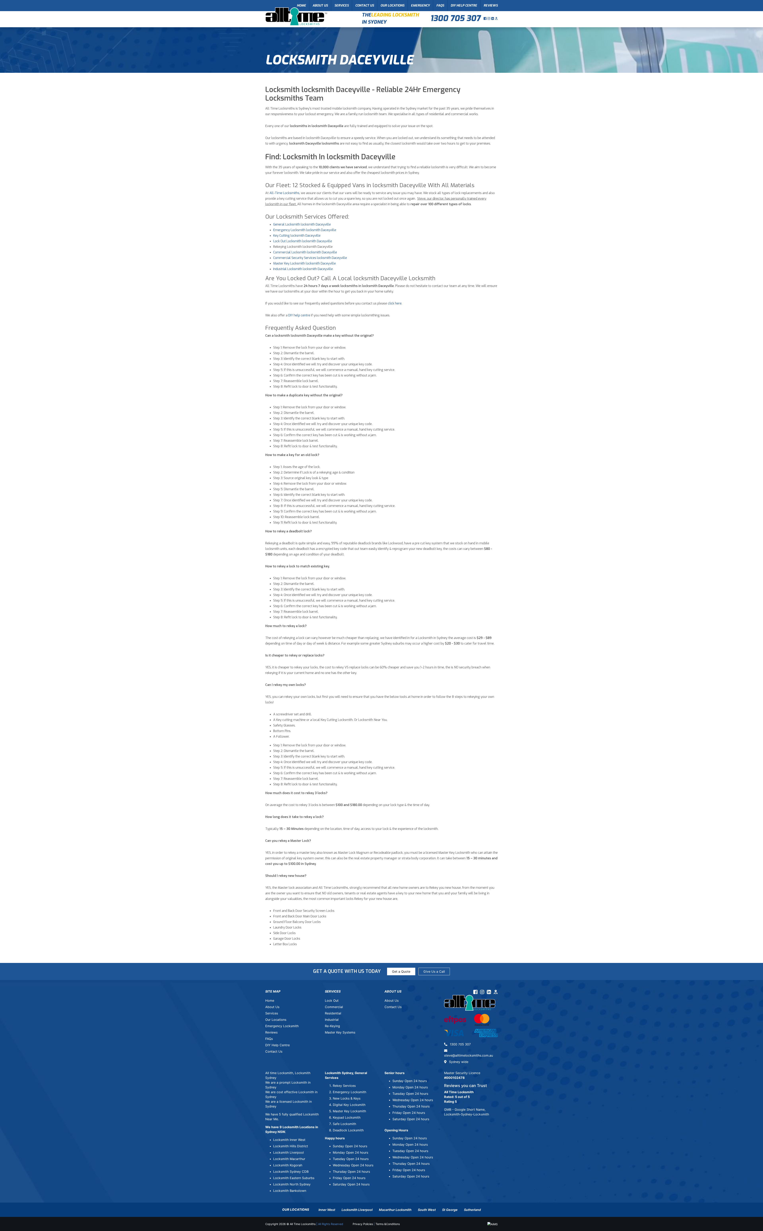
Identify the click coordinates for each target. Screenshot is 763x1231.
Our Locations (392, 5)
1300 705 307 (455, 18)
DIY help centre (299, 315)
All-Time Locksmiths (284, 193)
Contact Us (364, 5)
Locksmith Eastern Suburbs (293, 1178)
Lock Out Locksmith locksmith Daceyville (302, 241)
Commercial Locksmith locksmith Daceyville (305, 252)
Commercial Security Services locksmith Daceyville (310, 258)
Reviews (491, 5)
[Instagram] (489, 18)
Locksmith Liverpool (288, 1152)
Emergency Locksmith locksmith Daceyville (304, 230)
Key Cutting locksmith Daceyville (296, 235)
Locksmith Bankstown (289, 1191)
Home (301, 5)
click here (395, 303)
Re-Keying (332, 1026)
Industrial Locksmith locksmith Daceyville (303, 269)
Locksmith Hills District (290, 1146)
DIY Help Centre (464, 5)
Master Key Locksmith (349, 1111)
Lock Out (332, 1000)
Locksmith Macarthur (289, 1159)
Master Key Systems (340, 1032)
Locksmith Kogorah (287, 1165)
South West (427, 1210)
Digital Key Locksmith (349, 1105)
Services (341, 5)
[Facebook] (485, 18)
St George (450, 1210)
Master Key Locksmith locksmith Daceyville (304, 263)
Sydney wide (458, 1062)
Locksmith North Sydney (292, 1184)
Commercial (334, 1007)
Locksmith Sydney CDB (291, 1172)
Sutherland (472, 1210)
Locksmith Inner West (289, 1140)
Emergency (420, 5)
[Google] (496, 18)
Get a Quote (401, 971)
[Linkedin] (493, 18)
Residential (333, 1013)
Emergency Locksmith (282, 1026)
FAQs (440, 5)
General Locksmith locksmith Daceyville (302, 224)
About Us (320, 5)
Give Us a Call (434, 971)
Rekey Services (344, 1086)
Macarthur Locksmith (395, 1210)
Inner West (327, 1210)
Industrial (332, 1020)
